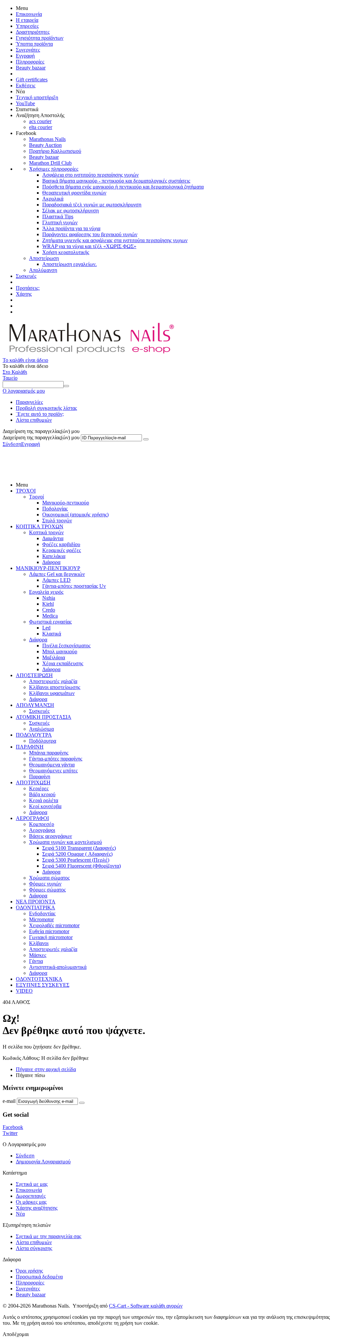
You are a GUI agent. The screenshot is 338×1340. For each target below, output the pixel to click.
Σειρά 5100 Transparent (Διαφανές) (79, 848)
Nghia (48, 598)
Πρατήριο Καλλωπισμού (55, 151)
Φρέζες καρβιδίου (61, 544)
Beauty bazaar (31, 67)
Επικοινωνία (29, 14)
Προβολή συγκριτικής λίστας (46, 408)
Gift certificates (32, 79)
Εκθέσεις (25, 85)
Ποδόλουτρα (42, 741)
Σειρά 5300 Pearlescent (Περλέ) (75, 860)
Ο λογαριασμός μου (24, 391)
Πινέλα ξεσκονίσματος (66, 645)
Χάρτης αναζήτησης (36, 1208)
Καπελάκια (53, 556)
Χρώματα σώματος (49, 878)
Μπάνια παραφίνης (48, 753)
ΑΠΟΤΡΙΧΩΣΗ (33, 782)
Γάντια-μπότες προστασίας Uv (74, 586)
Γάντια (36, 961)
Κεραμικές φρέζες (61, 550)
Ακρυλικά (52, 198)
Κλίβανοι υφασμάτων (52, 693)
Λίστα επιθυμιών (34, 420)
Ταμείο (10, 378)
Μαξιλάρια (53, 657)
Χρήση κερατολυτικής (65, 252)
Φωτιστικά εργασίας (50, 622)
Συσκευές (26, 276)
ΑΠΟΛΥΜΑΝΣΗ (35, 705)
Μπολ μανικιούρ (59, 651)
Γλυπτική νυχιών (60, 222)
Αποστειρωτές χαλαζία (53, 681)
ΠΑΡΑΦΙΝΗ (30, 747)
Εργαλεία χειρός (46, 592)
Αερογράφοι (42, 830)
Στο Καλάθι (15, 372)
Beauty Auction (45, 145)
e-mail (9, 1101)
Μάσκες (37, 955)
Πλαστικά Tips (57, 216)
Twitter (10, 1133)
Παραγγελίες (29, 402)
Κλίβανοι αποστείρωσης (54, 687)
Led (46, 627)
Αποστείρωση (44, 258)
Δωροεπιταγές (31, 1196)
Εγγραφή (25, 56)
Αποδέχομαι (16, 1334)
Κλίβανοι (39, 943)
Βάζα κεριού (42, 794)
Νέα (20, 1214)
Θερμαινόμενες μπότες (53, 770)
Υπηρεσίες (27, 26)
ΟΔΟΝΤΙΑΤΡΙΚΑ (35, 907)
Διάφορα (51, 562)
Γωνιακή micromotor (51, 937)
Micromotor (41, 919)
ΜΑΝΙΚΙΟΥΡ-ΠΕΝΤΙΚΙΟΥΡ (48, 568)
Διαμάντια (52, 538)
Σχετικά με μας (32, 1184)
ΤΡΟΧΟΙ (26, 491)
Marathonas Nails (47, 139)
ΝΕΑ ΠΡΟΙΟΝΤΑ (35, 901)
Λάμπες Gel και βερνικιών (57, 574)
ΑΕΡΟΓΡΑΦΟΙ (32, 818)
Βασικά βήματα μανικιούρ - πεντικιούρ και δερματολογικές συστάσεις (116, 181)
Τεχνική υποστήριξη (37, 97)
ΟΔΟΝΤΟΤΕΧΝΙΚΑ (39, 979)
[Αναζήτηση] (66, 386)
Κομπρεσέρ (41, 824)
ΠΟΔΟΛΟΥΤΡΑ (34, 735)
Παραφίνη (39, 776)
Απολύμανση (43, 270)
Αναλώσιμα (41, 729)
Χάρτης (24, 294)
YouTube (25, 103)
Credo (48, 610)
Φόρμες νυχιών (45, 883)
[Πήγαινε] (146, 439)
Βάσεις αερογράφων (50, 836)
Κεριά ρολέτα (43, 800)
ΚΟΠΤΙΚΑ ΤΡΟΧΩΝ (39, 526)
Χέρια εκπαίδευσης (62, 663)
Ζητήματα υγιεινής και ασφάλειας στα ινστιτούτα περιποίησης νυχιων (114, 240)
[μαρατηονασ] (90, 354)
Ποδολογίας (55, 508)
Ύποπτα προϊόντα (34, 44)
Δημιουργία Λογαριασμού (43, 1161)
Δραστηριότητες (33, 32)
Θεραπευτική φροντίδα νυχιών (74, 192)
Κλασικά (51, 633)
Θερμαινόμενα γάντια (52, 764)
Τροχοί (36, 496)
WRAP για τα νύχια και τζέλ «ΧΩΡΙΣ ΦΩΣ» (89, 246)
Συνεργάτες (28, 50)
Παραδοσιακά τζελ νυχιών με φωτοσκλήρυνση (91, 204)
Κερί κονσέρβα (45, 806)
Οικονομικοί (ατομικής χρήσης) (75, 514)
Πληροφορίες (30, 62)
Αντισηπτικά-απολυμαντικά (57, 967)
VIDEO (24, 991)
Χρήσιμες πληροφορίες (53, 169)
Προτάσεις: (28, 288)
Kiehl (48, 604)
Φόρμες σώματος (47, 889)
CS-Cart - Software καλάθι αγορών (146, 1306)
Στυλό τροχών (57, 520)
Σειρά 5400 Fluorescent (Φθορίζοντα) (81, 866)
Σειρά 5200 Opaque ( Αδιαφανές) (77, 854)
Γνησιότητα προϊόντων (39, 38)
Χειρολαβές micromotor (54, 925)
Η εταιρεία (27, 20)
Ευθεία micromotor (49, 931)
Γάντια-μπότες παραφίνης (55, 758)
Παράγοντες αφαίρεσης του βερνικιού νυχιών (89, 234)
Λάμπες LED (56, 580)
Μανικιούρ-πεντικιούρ (65, 502)
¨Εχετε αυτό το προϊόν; (40, 414)
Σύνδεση (12, 444)
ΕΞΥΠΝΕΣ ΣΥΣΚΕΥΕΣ (42, 985)
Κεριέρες (39, 788)
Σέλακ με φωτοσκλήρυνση (70, 210)
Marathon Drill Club (50, 163)
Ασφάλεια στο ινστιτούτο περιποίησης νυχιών (90, 175)
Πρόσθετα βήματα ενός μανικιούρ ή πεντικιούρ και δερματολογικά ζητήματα (123, 187)
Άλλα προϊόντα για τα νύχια (71, 228)
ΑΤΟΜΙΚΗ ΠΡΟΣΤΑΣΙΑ (43, 717)
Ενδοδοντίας (42, 913)
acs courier (40, 121)
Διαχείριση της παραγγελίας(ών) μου (41, 437)
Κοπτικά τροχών (46, 532)
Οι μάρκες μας (31, 1202)
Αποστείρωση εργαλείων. (69, 264)
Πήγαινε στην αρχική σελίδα (46, 1069)
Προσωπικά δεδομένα (39, 1276)
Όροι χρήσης (29, 1271)
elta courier (40, 127)
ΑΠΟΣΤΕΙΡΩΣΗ (34, 675)
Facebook (13, 1127)
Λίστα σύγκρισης (34, 1248)
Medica (50, 616)
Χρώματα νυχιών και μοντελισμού (65, 842)
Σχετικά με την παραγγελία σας (48, 1236)
